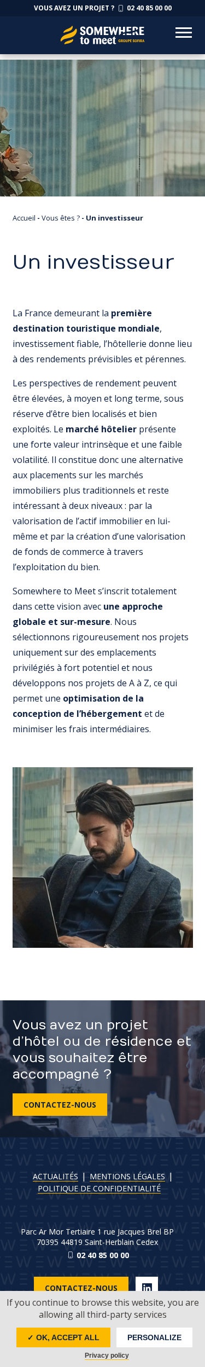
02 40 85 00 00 (103, 1255)
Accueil (24, 218)
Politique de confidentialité (99, 1188)
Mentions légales (127, 1176)
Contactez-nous (60, 1104)
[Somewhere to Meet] (102, 27)
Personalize (154, 1337)
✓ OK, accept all (63, 1337)
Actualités (55, 1176)
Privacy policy (107, 1355)
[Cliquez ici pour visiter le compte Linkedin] (147, 1288)
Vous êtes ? (61, 218)
